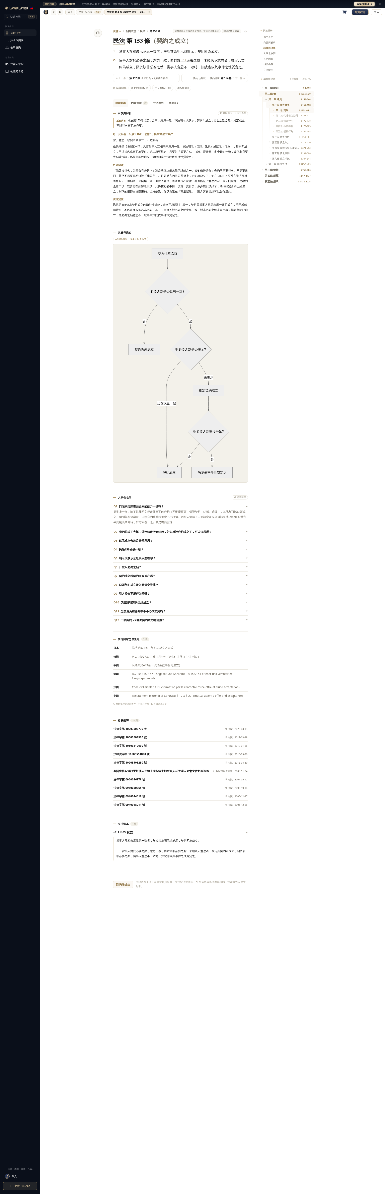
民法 (142, 31)
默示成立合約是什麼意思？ (180, 540)
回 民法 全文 (123, 884)
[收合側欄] (53, 12)
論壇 (10, 1169)
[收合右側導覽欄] (98, 33)
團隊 (23, 1169)
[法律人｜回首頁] (46, 12)
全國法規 (131, 31)
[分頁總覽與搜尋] (60, 12)
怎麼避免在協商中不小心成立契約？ (180, 611)
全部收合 (306, 79)
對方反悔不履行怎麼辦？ (180, 593)
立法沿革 (268, 69)
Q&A (30, 1169)
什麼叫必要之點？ (180, 567)
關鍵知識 (121, 103)
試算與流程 (269, 48)
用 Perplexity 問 (139, 87)
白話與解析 (269, 42)
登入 (376, 12)
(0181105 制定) (180, 832)
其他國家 (268, 58)
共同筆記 (174, 103)
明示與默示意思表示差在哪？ (180, 558)
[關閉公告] (379, 4)
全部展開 (294, 79)
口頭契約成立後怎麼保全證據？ (180, 585)
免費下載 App (22, 1186)
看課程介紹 (364, 3)
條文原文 (268, 37)
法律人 (117, 31)
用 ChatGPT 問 (163, 87)
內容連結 (139, 103)
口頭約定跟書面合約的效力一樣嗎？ (180, 506)
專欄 (16, 1169)
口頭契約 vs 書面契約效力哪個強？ (180, 620)
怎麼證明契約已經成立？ (180, 602)
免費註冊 (360, 12)
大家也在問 (269, 53)
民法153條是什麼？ (180, 549)
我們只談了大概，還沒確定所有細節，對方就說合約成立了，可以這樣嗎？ (180, 532)
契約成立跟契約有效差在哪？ (180, 576)
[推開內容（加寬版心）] (245, 31)
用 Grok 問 (183, 87)
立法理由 (158, 103)
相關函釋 (268, 64)
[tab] (70, 12)
